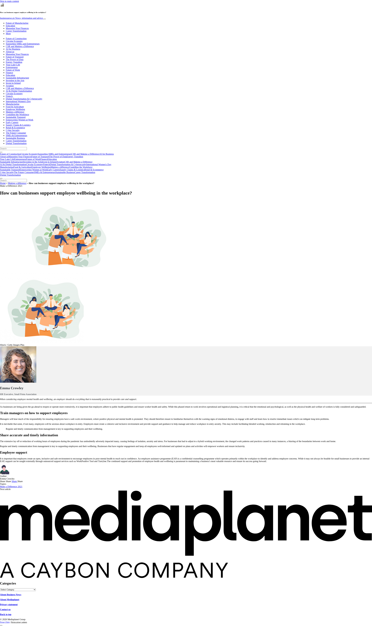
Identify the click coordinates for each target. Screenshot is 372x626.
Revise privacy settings (19, 622)
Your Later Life (13, 64)
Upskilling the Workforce (17, 114)
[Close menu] (1, 178)
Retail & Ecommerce (15, 127)
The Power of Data (14, 59)
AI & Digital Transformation (19, 91)
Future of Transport (15, 57)
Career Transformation (16, 31)
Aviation (10, 85)
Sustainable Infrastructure (17, 78)
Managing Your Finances (17, 28)
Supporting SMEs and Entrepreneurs (23, 44)
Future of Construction (16, 38)
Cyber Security (13, 130)
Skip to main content (9, 1)
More (8, 33)
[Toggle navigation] (44, 18)
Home (3, 183)
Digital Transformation (16, 143)
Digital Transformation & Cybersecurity (24, 99)
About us (10, 51)
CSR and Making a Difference (20, 46)
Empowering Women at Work (19, 120)
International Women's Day (18, 101)
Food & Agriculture (15, 106)
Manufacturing (12, 104)
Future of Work (13, 70)
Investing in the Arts (15, 80)
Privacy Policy (5, 622)
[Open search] (1, 152)
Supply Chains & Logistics (18, 125)
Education (10, 25)
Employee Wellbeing (15, 109)
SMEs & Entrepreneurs (16, 135)
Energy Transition (14, 62)
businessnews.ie (21, 18)
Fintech (9, 96)
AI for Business (13, 49)
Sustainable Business (15, 138)
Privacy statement (9, 604)
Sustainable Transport (16, 117)
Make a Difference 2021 (11, 486)
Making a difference (15, 112)
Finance (9, 72)
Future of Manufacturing (17, 23)
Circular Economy (14, 41)
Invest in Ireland (13, 83)
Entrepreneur (12, 67)
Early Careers (12, 122)
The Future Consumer (16, 133)
